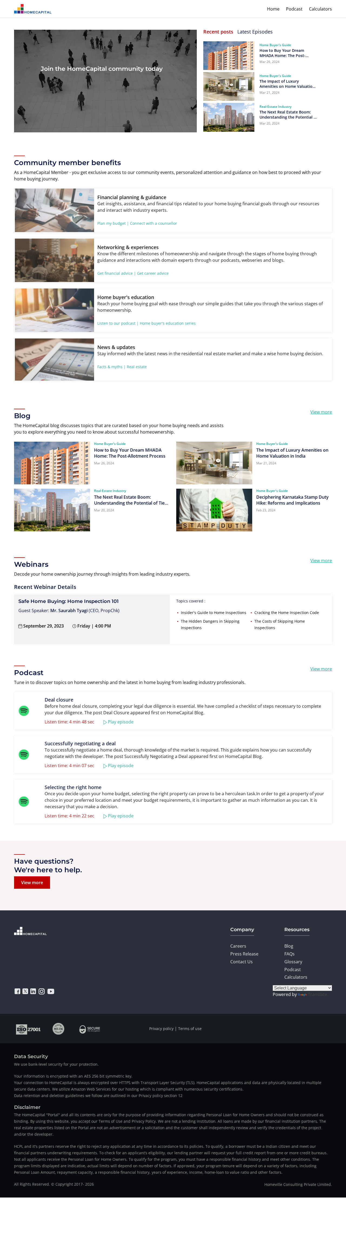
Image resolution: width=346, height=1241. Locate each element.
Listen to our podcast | (118, 323)
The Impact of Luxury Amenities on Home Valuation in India (287, 84)
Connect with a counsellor (153, 223)
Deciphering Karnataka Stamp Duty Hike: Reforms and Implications (292, 500)
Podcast (294, 9)
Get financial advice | (116, 273)
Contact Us (241, 962)
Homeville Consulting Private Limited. (298, 1184)
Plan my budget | (113, 223)
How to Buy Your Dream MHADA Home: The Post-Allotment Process (282, 53)
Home (273, 9)
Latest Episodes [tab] (255, 31)
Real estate (137, 366)
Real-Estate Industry (275, 106)
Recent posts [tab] (218, 31)
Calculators (320, 9)
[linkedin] (33, 991)
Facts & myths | (111, 366)
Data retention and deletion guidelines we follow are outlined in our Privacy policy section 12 (98, 1095)
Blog (288, 946)
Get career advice (153, 273)
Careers (238, 946)
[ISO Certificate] (28, 1028)
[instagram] (42, 991)
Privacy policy (161, 1028)
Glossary (293, 962)
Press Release (244, 954)
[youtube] (51, 991)
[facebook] (17, 991)
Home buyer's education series (168, 323)
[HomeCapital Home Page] (32, 9)
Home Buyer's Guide (275, 45)
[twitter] (25, 991)
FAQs (289, 954)
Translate (317, 994)
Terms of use (190, 1028)
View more (321, 412)
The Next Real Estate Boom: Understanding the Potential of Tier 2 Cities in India (288, 114)
